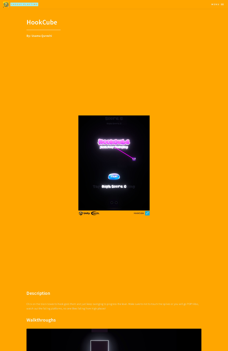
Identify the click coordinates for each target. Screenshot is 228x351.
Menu (215, 4)
